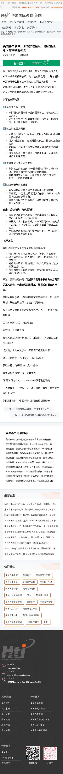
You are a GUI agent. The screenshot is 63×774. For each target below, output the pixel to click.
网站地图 (5, 730)
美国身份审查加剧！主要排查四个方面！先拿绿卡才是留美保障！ (33, 409)
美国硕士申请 (46, 582)
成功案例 (6, 27)
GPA (29, 595)
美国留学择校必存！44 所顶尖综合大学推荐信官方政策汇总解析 (31, 554)
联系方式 (5, 725)
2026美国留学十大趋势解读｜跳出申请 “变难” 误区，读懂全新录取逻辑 (31, 537)
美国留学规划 (17, 22)
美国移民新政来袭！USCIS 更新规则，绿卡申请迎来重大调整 (34, 476)
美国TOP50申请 (37, 725)
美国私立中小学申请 (39, 719)
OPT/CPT (5, 763)
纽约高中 (31, 602)
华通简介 (5, 703)
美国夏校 (5, 752)
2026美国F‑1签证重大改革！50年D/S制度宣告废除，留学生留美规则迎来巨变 (31, 521)
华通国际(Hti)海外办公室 (30, 3)
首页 (3, 3)
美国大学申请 (11, 575)
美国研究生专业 (30, 609)
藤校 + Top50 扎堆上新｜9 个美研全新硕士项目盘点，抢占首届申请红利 (31, 504)
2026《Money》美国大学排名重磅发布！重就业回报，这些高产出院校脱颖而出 (31, 548)
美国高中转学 (33, 622)
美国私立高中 (11, 609)
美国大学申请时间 (13, 622)
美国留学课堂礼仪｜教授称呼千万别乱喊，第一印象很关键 (31, 526)
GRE (46, 622)
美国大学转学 (11, 589)
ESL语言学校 (47, 22)
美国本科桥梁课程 (38, 730)
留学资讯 (19, 27)
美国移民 (12, 32)
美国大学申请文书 (13, 602)
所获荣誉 (5, 714)
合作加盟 (49, 3)
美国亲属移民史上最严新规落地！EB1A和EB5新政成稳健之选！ (39, 415)
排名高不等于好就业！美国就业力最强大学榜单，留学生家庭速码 (31, 509)
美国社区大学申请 (13, 595)
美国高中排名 (11, 615)
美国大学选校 (29, 582)
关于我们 (32, 27)
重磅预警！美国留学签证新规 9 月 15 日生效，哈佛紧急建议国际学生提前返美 (31, 532)
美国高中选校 (29, 589)
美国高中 (27, 575)
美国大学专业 (46, 602)
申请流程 (5, 719)
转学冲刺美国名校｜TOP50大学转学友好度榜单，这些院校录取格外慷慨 (31, 515)
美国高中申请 (11, 582)
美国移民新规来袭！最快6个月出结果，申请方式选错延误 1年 (34, 467)
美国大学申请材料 (31, 615)
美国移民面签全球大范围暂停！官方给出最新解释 (28, 439)
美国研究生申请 (43, 575)
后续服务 (32, 22)
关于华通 (12, 3)
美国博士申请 (42, 595)
